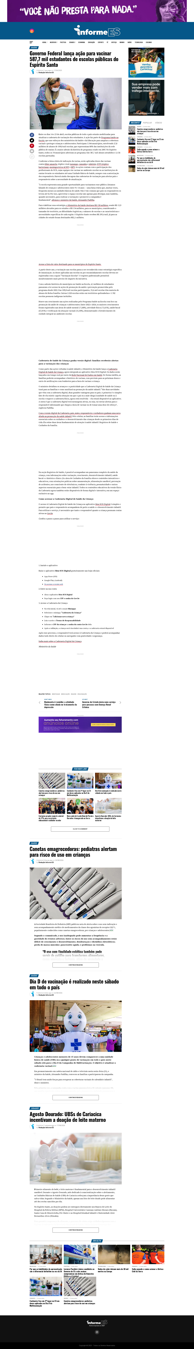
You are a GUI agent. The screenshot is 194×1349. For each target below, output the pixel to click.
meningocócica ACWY (59, 167)
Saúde (130, 42)
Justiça (114, 42)
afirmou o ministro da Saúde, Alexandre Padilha (73, 200)
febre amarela (51, 164)
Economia (81, 42)
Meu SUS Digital (102, 504)
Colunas (149, 42)
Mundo (122, 42)
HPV (73, 167)
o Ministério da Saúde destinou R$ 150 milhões (87, 205)
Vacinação (82, 694)
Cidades (72, 42)
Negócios (53, 42)
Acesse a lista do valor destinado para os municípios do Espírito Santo (70, 264)
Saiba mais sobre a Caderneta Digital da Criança (60, 641)
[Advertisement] (80, 241)
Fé (107, 42)
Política (63, 42)
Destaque (56, 694)
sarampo (74, 164)
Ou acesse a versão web (53, 584)
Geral (44, 42)
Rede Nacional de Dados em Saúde (87, 375)
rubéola (92, 164)
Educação (91, 42)
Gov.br (50, 513)
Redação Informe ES (46, 72)
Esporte (101, 42)
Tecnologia (139, 42)
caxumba (83, 164)
